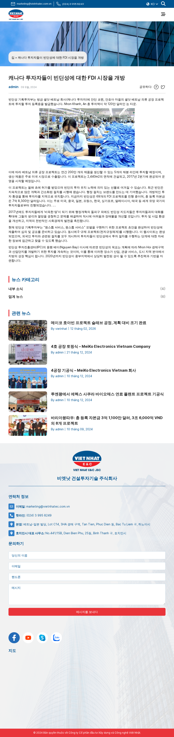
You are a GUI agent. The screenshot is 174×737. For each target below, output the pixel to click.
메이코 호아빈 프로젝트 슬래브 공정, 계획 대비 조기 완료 (98, 322)
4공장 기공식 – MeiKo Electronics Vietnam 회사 (93, 370)
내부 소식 (87, 289)
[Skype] (42, 637)
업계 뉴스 (87, 297)
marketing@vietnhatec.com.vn (34, 3)
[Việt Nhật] (15, 14)
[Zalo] (56, 637)
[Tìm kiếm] (163, 3)
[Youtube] (28, 637)
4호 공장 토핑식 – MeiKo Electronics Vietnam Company (100, 346)
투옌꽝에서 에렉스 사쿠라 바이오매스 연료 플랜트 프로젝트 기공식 (107, 394)
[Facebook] (14, 637)
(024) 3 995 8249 (73, 4)
